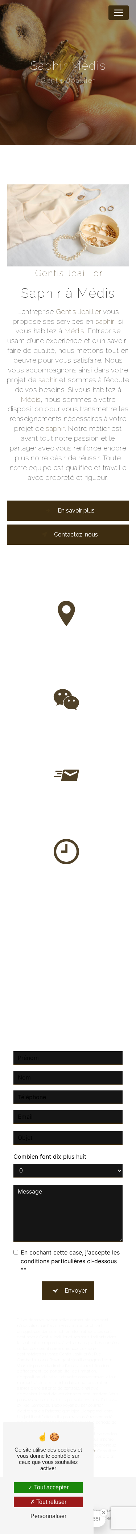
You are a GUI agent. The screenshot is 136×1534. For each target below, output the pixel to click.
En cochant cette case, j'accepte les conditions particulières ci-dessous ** (70, 1261)
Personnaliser (48, 1516)
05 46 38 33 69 (68, 741)
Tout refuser (50, 1502)
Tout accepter (51, 1487)
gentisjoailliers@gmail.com (69, 817)
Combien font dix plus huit (49, 1156)
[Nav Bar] (118, 12)
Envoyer (76, 1290)
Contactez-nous (76, 534)
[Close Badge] (103, 1512)
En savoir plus (76, 510)
